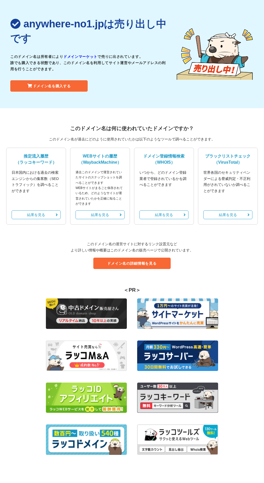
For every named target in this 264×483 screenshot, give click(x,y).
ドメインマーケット (80, 56)
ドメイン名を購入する (52, 86)
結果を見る (36, 215)
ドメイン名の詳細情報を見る (131, 263)
